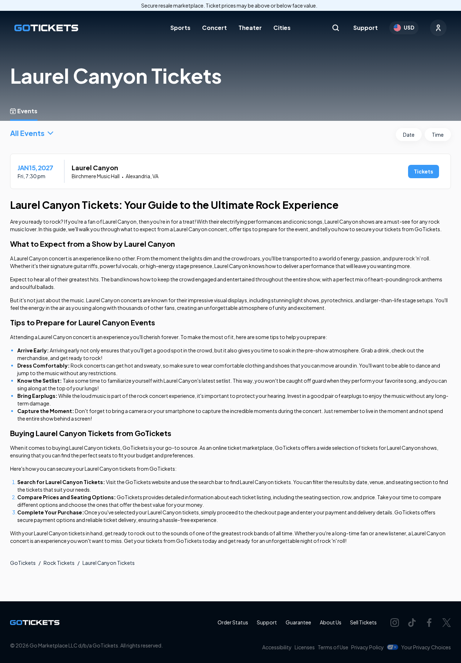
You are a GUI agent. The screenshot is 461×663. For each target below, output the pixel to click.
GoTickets (23, 562)
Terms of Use (333, 647)
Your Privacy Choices (426, 647)
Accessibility (277, 647)
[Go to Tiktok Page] (412, 622)
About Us (330, 622)
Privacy (367, 647)
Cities (282, 27)
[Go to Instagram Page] (394, 622)
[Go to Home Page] (46, 28)
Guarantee (298, 622)
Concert (214, 27)
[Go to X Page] (446, 622)
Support (365, 27)
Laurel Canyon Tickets (108, 562)
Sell (363, 622)
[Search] (336, 28)
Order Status (233, 622)
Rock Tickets (59, 562)
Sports (180, 27)
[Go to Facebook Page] (429, 622)
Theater (250, 27)
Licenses (305, 647)
